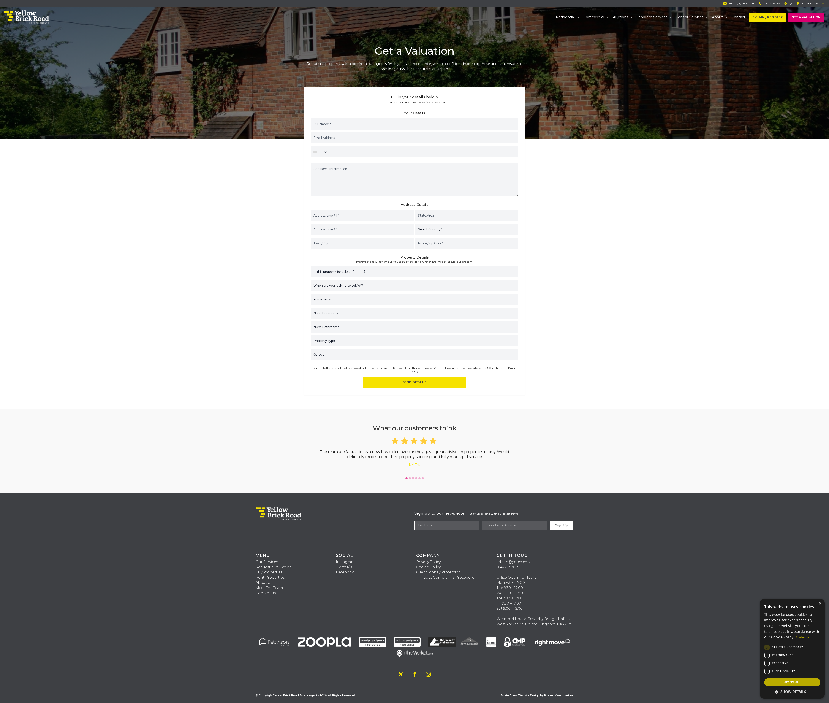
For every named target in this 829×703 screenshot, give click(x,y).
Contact (738, 17)
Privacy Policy (428, 562)
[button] (406, 478)
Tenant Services (689, 17)
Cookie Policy (428, 567)
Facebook (345, 572)
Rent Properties (270, 577)
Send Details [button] (414, 382)
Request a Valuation (274, 567)
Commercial (594, 17)
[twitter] (401, 674)
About (717, 17)
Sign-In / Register (767, 17)
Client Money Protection (438, 572)
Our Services (267, 562)
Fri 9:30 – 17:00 (509, 603)
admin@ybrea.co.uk (514, 562)
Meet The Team (269, 588)
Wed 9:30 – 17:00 (511, 593)
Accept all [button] (792, 682)
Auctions (620, 17)
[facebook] (414, 674)
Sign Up (561, 525)
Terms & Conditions (490, 368)
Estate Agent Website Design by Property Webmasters (536, 695)
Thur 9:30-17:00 (510, 598)
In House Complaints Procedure (445, 577)
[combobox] (316, 152)
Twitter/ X (344, 567)
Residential (565, 17)
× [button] (819, 603)
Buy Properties (269, 572)
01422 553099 (508, 567)
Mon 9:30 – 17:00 (511, 583)
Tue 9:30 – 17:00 (510, 588)
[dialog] (792, 649)
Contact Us (266, 593)
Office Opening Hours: (517, 577)
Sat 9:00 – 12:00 (510, 608)
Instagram (345, 562)
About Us (264, 583)
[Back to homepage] (26, 17)
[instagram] (428, 674)
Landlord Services (652, 17)
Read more (802, 637)
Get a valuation (805, 17)
